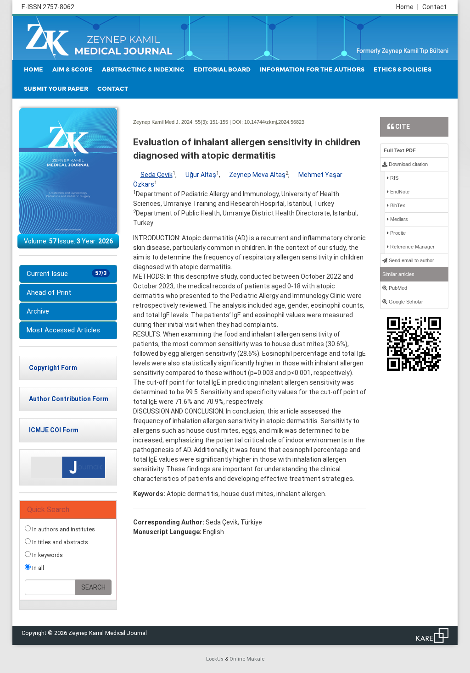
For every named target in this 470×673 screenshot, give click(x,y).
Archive (38, 311)
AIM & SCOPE (72, 69)
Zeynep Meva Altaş (257, 174)
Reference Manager (412, 246)
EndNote (399, 191)
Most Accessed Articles (63, 330)
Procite (397, 233)
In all (37, 567)
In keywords (47, 555)
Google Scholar (405, 301)
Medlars (398, 219)
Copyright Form (53, 367)
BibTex (397, 205)
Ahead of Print (49, 292)
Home (407, 7)
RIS (393, 178)
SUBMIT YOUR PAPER (56, 89)
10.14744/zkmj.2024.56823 (274, 122)
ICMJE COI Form (53, 430)
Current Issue (66, 274)
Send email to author (410, 260)
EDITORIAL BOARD (222, 69)
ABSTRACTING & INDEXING (143, 69)
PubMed (397, 288)
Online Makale (246, 659)
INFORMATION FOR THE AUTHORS (312, 69)
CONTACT (112, 89)
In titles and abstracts (59, 542)
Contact (434, 7)
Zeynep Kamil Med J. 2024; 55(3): (170, 122)
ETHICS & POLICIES (402, 69)
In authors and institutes (63, 529)
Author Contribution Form (68, 399)
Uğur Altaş (200, 174)
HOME (33, 69)
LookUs (215, 659)
